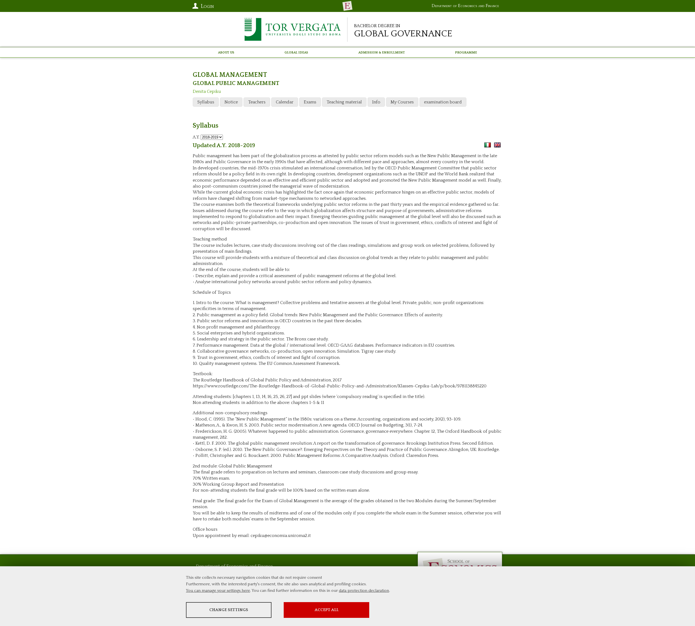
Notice (231, 102)
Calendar (284, 102)
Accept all (327, 610)
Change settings (228, 610)
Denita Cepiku (207, 91)
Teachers (257, 102)
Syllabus (205, 102)
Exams (310, 102)
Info (376, 102)
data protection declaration (364, 590)
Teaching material (344, 102)
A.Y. (196, 137)
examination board (443, 102)
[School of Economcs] (347, 6)
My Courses (402, 102)
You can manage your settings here (218, 590)
